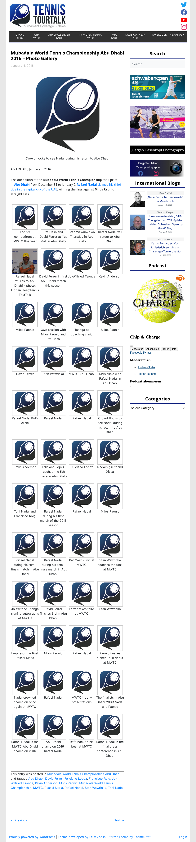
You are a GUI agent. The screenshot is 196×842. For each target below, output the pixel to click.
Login (183, 837)
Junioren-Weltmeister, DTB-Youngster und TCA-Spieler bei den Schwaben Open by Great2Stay (165, 222)
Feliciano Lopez (76, 778)
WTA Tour (114, 36)
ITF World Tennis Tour (90, 36)
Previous (19, 820)
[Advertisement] (148, 15)
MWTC (38, 788)
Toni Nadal (115, 788)
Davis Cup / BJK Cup (135, 36)
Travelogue (158, 34)
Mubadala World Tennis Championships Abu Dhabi (83, 774)
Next (119, 820)
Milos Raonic (68, 783)
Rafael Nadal (74, 788)
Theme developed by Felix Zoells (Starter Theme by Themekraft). (105, 837)
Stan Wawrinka (95, 788)
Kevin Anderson (46, 783)
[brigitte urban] (140, 173)
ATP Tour (36, 36)
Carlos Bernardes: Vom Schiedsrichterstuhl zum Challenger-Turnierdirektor (165, 247)
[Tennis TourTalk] (37, 15)
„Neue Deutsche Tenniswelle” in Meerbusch (165, 199)
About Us (176, 34)
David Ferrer (54, 778)
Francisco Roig (99, 778)
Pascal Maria (54, 788)
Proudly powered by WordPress (32, 837)
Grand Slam (20, 36)
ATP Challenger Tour (59, 36)
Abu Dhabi (22, 184)
